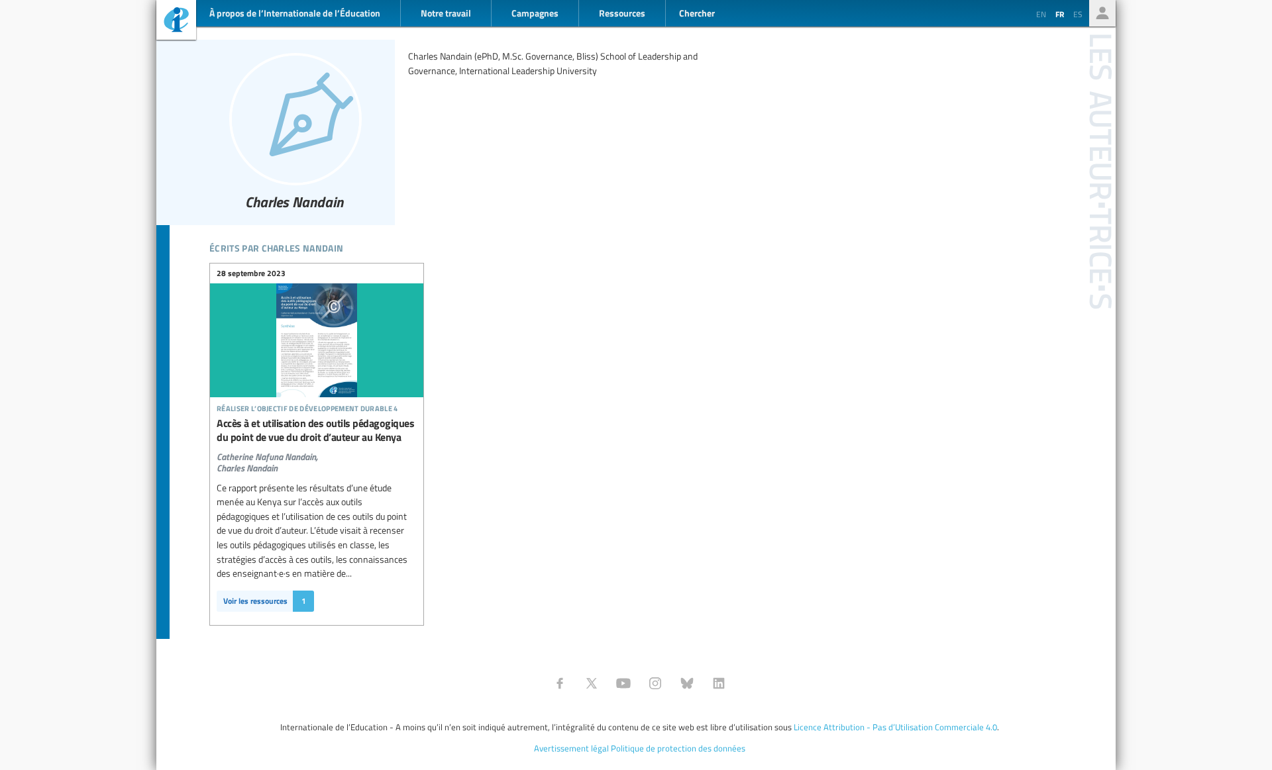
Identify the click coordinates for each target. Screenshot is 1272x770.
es (1078, 14)
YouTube (623, 683)
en (1041, 14)
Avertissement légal (571, 748)
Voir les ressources (264, 600)
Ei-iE (176, 21)
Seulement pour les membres (1102, 13)
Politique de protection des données (678, 748)
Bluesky (687, 683)
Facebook (560, 683)
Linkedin (719, 683)
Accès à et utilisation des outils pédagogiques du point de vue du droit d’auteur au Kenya (316, 372)
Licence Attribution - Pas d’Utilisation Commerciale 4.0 (895, 727)
